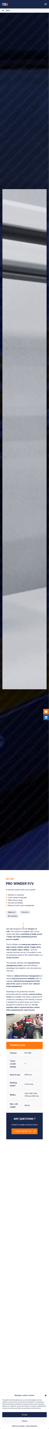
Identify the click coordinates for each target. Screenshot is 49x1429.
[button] (45, 1395)
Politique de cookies (18, 1426)
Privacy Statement (31, 1426)
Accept (24, 1415)
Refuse (24, 1421)
